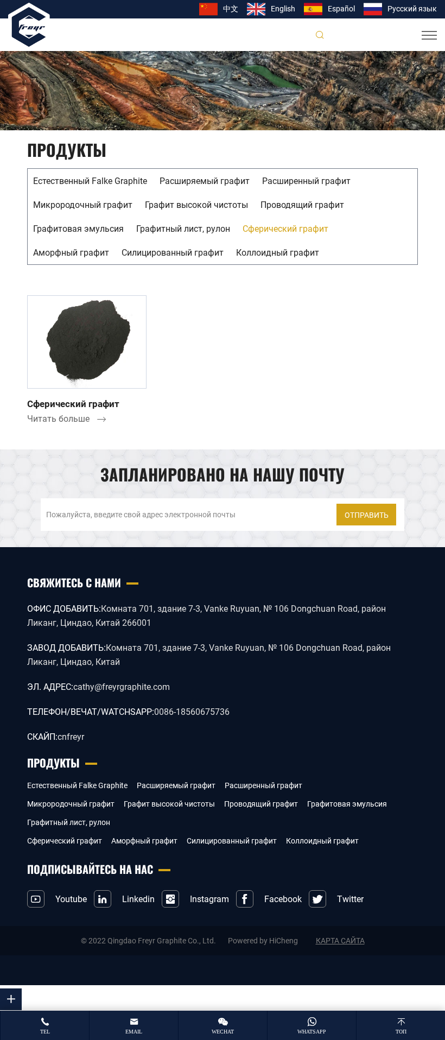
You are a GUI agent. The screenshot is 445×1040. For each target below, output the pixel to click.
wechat (223, 1032)
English (283, 8)
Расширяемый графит (205, 180)
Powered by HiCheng (263, 940)
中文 (230, 8)
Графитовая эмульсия (78, 228)
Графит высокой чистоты (196, 204)
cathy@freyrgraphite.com (121, 686)
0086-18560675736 (192, 711)
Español (341, 8)
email (133, 1032)
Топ (401, 1032)
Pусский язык (412, 8)
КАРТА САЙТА (340, 940)
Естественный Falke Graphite (90, 180)
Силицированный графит (173, 252)
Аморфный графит (71, 252)
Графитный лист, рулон (183, 228)
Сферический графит (285, 228)
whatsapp (311, 1032)
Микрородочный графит (82, 204)
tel (45, 1032)
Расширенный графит (306, 180)
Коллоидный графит (277, 252)
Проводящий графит (302, 204)
